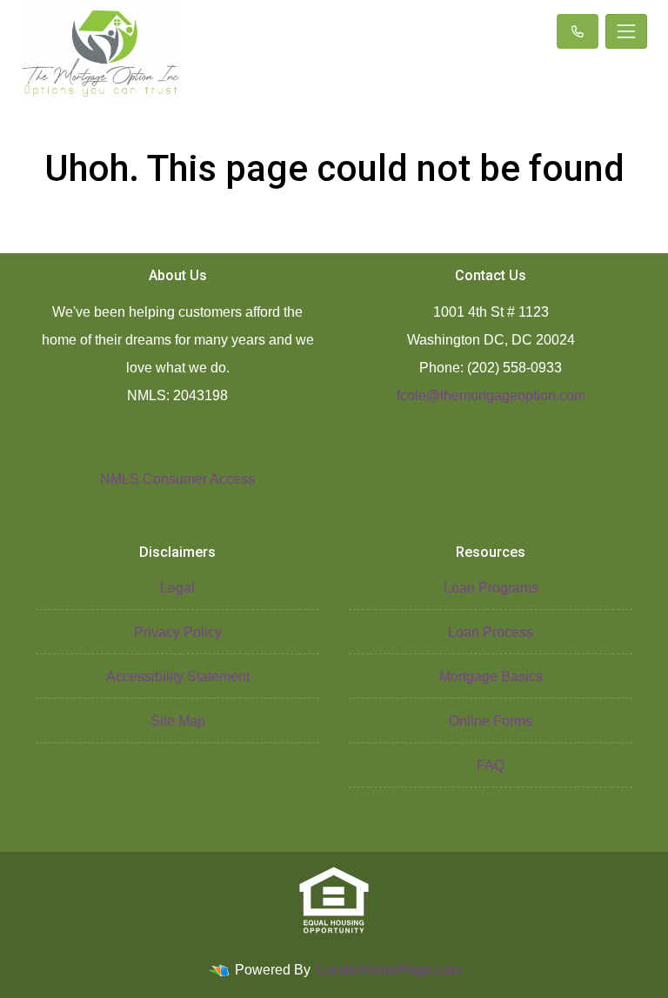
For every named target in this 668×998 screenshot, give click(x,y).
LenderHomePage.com (389, 969)
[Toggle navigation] (626, 31)
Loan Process (490, 632)
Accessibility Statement (178, 676)
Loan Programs (491, 587)
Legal (177, 587)
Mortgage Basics (491, 676)
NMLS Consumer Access (177, 479)
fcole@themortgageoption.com (491, 395)
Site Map (177, 720)
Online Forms (490, 720)
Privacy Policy (178, 632)
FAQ (490, 765)
